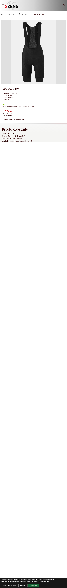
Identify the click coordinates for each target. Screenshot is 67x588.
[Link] (3, 5)
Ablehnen (23, 585)
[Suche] (64, 5)
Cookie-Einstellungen (9, 585)
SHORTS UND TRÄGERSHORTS (17, 14)
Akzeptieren (33, 585)
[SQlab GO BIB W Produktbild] (33, 52)
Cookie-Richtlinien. (45, 581)
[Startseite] (2, 14)
